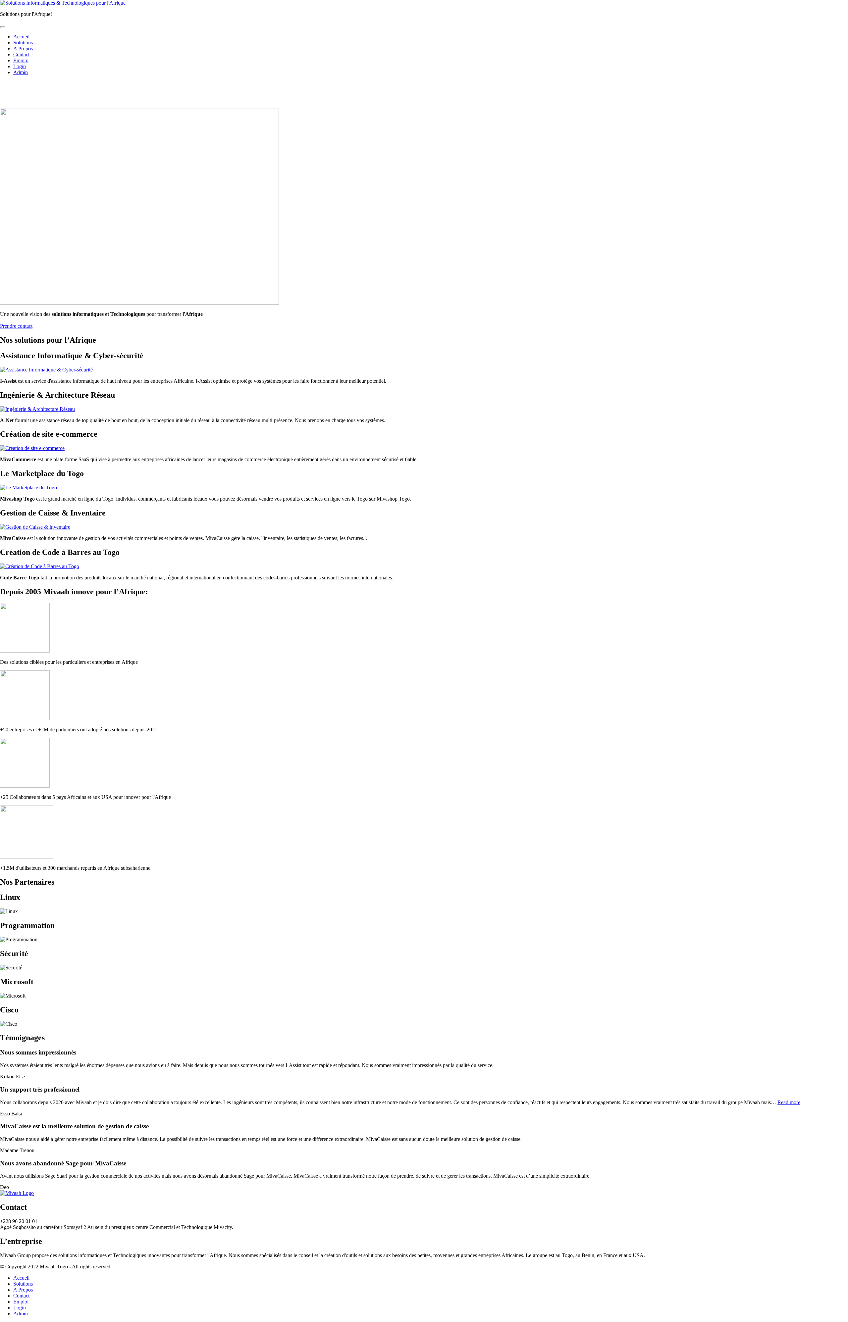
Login (19, 66)
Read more (788, 1102)
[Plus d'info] (28, 487)
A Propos (23, 48)
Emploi (20, 60)
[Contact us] (46, 369)
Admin (20, 72)
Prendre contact (16, 326)
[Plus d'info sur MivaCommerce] (32, 448)
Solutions (23, 42)
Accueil (21, 36)
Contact (21, 54)
